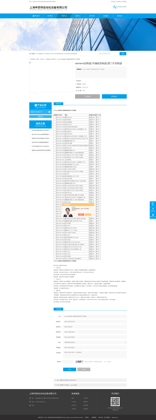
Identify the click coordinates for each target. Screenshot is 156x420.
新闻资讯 (85, 401)
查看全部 (40, 116)
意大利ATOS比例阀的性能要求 (40, 142)
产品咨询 (87, 96)
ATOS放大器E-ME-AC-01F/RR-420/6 (41, 130)
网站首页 (37, 16)
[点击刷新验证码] (79, 361)
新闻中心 (78, 16)
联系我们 (124, 1)
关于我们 (50, 16)
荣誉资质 (85, 405)
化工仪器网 (107, 417)
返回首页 (113, 1)
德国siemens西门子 (52, 59)
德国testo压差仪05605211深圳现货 (41, 150)
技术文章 (91, 16)
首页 (37, 59)
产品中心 (64, 16)
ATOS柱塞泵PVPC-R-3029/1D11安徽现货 (41, 146)
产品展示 (74, 401)
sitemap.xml (115, 417)
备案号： (87, 417)
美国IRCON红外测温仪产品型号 (40, 138)
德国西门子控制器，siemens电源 (68, 385)
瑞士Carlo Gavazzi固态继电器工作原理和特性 (41, 134)
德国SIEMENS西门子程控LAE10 (68, 380)
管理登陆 (94, 417)
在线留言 (119, 1)
